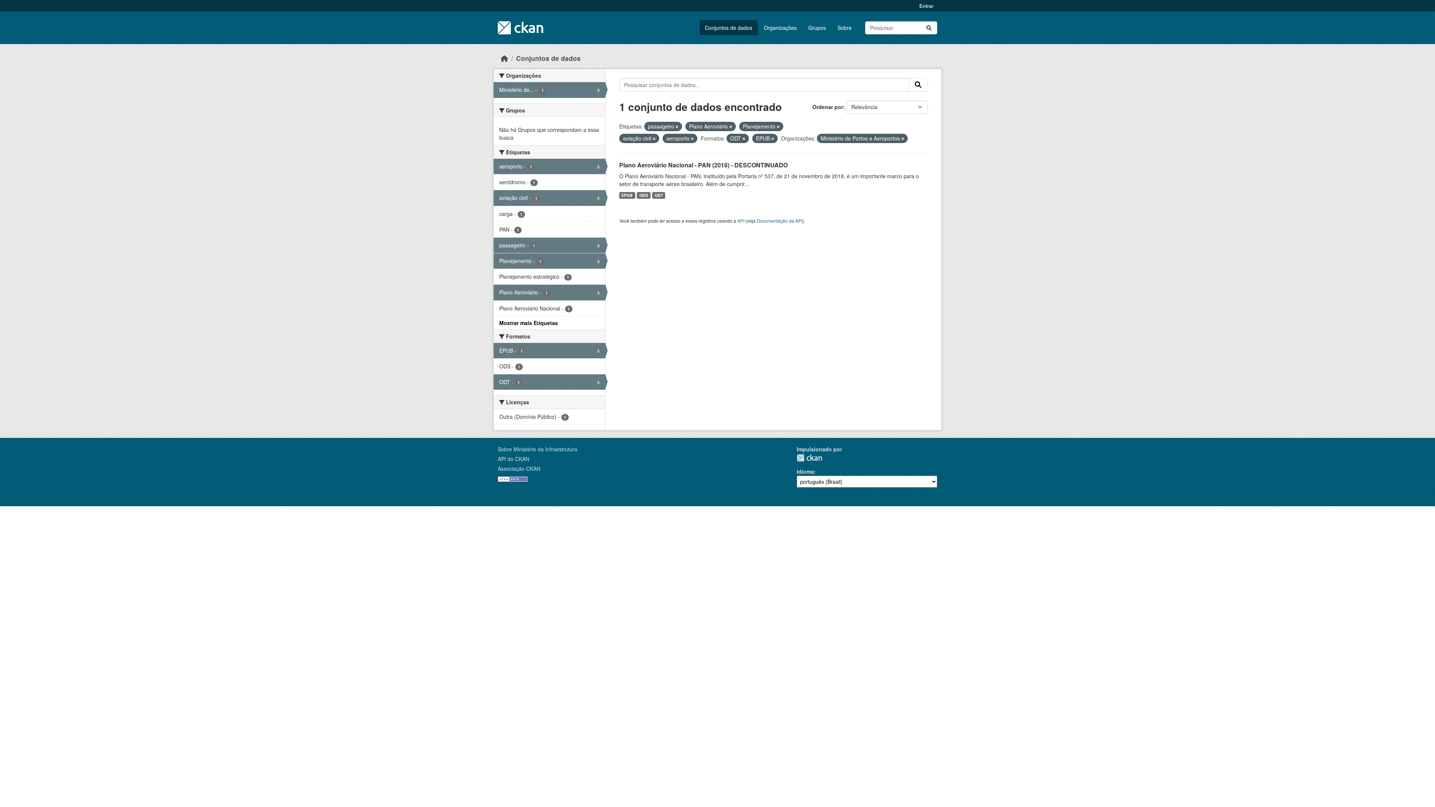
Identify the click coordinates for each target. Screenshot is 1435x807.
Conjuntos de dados (728, 27)
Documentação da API (779, 220)
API (740, 220)
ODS (643, 195)
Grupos (817, 27)
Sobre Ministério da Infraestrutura (537, 449)
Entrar (926, 5)
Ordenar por (827, 107)
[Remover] (677, 127)
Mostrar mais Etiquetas (528, 323)
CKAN (809, 458)
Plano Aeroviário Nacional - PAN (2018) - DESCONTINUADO (703, 165)
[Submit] (929, 27)
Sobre (844, 27)
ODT (659, 195)
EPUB (627, 195)
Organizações (780, 27)
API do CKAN (513, 459)
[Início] (504, 58)
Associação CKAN (519, 468)
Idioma (805, 471)
